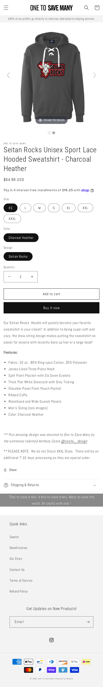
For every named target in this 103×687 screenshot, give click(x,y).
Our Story (16, 558)
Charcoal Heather (21, 237)
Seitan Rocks (18, 256)
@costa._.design (74, 441)
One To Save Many (46, 678)
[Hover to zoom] (51, 77)
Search (14, 537)
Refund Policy (19, 591)
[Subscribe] (88, 622)
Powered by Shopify (64, 678)
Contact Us (17, 569)
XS (10, 208)
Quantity (9, 267)
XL (68, 208)
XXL (85, 208)
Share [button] (13, 470)
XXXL (12, 218)
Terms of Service (21, 580)
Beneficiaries (18, 548)
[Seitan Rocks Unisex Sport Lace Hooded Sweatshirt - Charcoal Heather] (49, 132)
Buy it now (51, 307)
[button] (6, 7)
